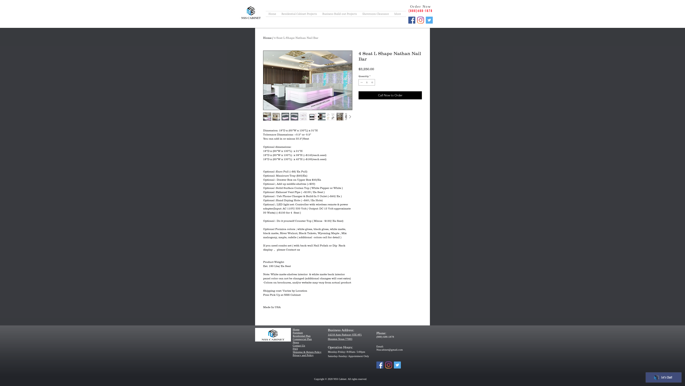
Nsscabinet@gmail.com (389, 349)
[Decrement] (361, 82)
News (296, 342)
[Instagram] (420, 20)
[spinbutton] (366, 82)
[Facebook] (411, 20)
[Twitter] (429, 20)
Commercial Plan (302, 339)
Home (267, 37)
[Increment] (372, 82)
